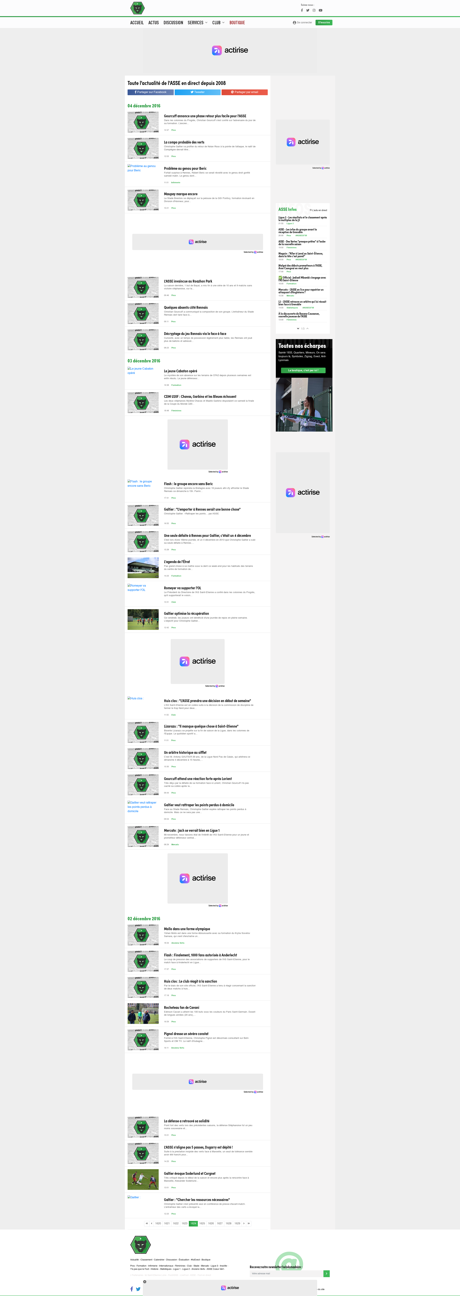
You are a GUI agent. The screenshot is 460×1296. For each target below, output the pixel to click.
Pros (173, 130)
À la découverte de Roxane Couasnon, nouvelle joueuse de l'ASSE (299, 315)
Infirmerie (175, 183)
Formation (176, 385)
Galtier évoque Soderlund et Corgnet (189, 1173)
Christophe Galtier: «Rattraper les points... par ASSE (191, 514)
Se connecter (302, 23)
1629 (237, 1223)
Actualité (134, 1260)
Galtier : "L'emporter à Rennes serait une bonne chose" (202, 509)
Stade (196, 1266)
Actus (153, 22)
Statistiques (292, 308)
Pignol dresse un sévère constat (186, 1033)
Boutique (237, 22)
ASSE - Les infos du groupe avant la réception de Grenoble (298, 230)
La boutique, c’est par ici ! (303, 370)
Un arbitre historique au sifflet (185, 752)
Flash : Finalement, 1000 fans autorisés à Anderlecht (200, 955)
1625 (202, 1223)
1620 (158, 1223)
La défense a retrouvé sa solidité (186, 1121)
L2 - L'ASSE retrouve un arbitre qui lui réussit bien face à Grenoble (302, 303)
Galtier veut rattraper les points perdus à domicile (199, 804)
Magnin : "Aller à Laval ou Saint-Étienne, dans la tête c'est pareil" (301, 254)
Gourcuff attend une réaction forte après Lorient (198, 778)
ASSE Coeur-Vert (215, 1269)
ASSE (193, 1275)
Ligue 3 (214, 1266)
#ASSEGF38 (301, 236)
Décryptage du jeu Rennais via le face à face (195, 333)
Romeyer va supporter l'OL (182, 587)
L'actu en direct (318, 210)
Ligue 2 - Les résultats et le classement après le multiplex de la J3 (303, 218)
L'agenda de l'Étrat (177, 561)
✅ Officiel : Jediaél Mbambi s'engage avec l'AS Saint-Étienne (302, 278)
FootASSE (173, 1275)
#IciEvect (195, 1260)
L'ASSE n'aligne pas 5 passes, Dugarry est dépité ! (198, 1147)
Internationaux (166, 1266)
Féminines (176, 411)
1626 (211, 1223)
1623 (184, 1223)
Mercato (175, 845)
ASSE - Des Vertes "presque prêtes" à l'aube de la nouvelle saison (302, 242)
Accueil (137, 22)
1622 (176, 1223)
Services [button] (198, 22)
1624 (193, 1223)
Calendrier (159, 1260)
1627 (220, 1223)
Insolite (223, 1266)
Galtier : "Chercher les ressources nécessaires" (197, 1199)
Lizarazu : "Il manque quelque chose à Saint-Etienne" (201, 726)
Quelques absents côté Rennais (186, 307)
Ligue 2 (290, 224)
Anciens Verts (177, 943)
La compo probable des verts (184, 142)
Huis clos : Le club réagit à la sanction (190, 981)
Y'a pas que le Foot (139, 1269)
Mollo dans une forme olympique (187, 928)
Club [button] (219, 22)
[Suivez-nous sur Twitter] (138, 1289)
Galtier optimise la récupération (186, 613)
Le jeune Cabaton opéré (180, 371)
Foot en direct (204, 1275)
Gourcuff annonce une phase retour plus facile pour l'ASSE (205, 116)
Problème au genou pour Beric (185, 168)
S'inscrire (324, 22)
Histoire (154, 1269)
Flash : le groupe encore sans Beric (188, 483)
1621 (167, 1223)
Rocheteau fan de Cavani (181, 1007)
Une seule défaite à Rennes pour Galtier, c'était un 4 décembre (207, 535)
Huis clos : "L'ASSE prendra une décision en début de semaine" (207, 700)
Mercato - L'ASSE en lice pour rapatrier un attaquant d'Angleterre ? (301, 290)
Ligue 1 (177, 1269)
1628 (228, 1223)
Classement (146, 1260)
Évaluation (184, 1260)
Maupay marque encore (180, 193)
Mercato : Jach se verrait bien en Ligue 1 (192, 830)
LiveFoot (184, 1275)
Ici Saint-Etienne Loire (155, 1275)
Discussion (173, 22)
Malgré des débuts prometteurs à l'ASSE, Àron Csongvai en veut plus (300, 266)
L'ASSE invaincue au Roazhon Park (188, 281)
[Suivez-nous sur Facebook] (131, 1289)
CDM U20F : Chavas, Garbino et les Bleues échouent (200, 396)
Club (173, 602)
